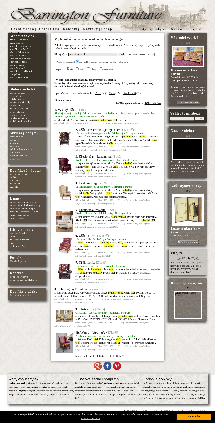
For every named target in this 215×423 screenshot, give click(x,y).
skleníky (15, 143)
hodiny (14, 177)
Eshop (106, 29)
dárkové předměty (20, 295)
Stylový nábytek (25, 379)
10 (111, 356)
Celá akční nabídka (188, 102)
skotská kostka (18, 233)
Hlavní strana (21, 29)
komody (14, 146)
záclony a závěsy (20, 239)
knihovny (15, 140)
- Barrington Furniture (72, 289)
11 (114, 356)
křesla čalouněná (19, 52)
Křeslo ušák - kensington (95, 156)
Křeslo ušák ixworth (92, 210)
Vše (71, 69)
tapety (13, 243)
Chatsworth (86, 309)
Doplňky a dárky (23, 291)
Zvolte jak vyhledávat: (65, 62)
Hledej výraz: (61, 54)
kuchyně (15, 158)
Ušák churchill (88, 236)
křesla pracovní (19, 77)
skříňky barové (19, 155)
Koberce (16, 273)
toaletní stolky (18, 115)
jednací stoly (17, 96)
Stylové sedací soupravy (98, 379)
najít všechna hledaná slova (116, 62)
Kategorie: (58, 69)
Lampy (15, 198)
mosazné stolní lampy (22, 208)
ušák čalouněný (19, 68)
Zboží (81, 69)
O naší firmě (48, 29)
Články (93, 69)
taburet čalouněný (20, 58)
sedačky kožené (19, 49)
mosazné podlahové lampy (25, 205)
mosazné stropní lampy (23, 202)
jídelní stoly (17, 99)
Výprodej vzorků (184, 37)
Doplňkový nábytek (26, 170)
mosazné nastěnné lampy (24, 211)
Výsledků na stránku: (137, 54)
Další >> (120, 356)
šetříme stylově (179, 96)
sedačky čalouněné (21, 46)
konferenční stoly (20, 102)
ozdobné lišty (18, 246)
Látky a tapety (22, 229)
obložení (15, 183)
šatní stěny (16, 180)
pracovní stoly (18, 93)
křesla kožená (18, 55)
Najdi (199, 118)
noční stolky (17, 112)
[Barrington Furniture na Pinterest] (117, 369)
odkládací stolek (19, 118)
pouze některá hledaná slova (90, 62)
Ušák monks (87, 262)
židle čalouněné (19, 39)
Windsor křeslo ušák (93, 332)
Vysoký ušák (66, 110)
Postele (15, 257)
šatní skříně (16, 136)
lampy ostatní (18, 218)
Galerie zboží (107, 69)
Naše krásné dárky (188, 242)
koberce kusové (19, 276)
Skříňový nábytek (24, 133)
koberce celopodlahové (23, 280)
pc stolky (15, 105)
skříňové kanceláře (21, 149)
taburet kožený (18, 61)
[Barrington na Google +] (98, 369)
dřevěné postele (19, 261)
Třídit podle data (153, 103)
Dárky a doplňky (158, 379)
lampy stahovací (19, 215)
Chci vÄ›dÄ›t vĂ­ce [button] (90, 418)
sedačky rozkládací (21, 71)
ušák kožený (17, 65)
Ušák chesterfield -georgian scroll (101, 130)
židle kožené (17, 42)
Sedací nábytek (22, 35)
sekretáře (15, 152)
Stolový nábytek (23, 89)
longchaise (16, 74)
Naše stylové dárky (186, 186)
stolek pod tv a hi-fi (21, 121)
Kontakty (71, 29)
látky (13, 236)
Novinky (90, 29)
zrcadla (14, 186)
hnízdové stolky (19, 108)
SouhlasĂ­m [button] (194, 416)
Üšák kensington (90, 183)
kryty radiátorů (19, 174)
